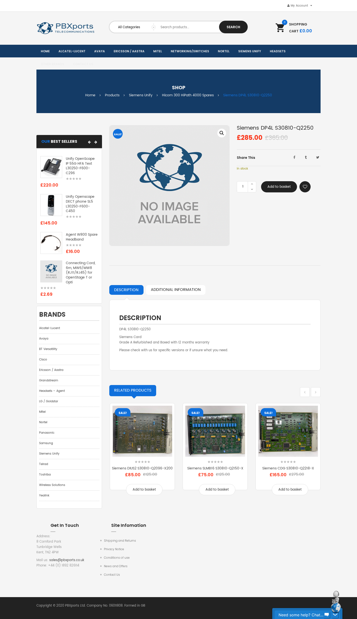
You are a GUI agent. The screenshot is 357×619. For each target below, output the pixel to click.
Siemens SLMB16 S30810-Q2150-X (215, 468)
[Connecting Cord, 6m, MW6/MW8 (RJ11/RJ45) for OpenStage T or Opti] (51, 271)
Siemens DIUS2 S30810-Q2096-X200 (142, 468)
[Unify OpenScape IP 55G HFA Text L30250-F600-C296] (51, 167)
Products (112, 95)
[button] (89, 142)
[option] (169, 186)
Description (126, 290)
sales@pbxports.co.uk (66, 560)
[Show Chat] (326, 614)
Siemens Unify (141, 95)
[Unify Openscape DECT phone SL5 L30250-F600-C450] (51, 205)
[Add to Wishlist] (305, 186)
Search (233, 27)
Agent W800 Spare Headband (82, 237)
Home (90, 95)
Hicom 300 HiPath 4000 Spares (188, 95)
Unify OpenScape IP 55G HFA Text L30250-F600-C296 (80, 166)
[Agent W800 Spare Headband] (51, 243)
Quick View (142, 454)
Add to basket (279, 186)
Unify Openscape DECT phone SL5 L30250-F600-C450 (80, 204)
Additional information (176, 290)
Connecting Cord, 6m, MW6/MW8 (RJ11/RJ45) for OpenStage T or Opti (80, 272)
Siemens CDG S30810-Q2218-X (288, 468)
